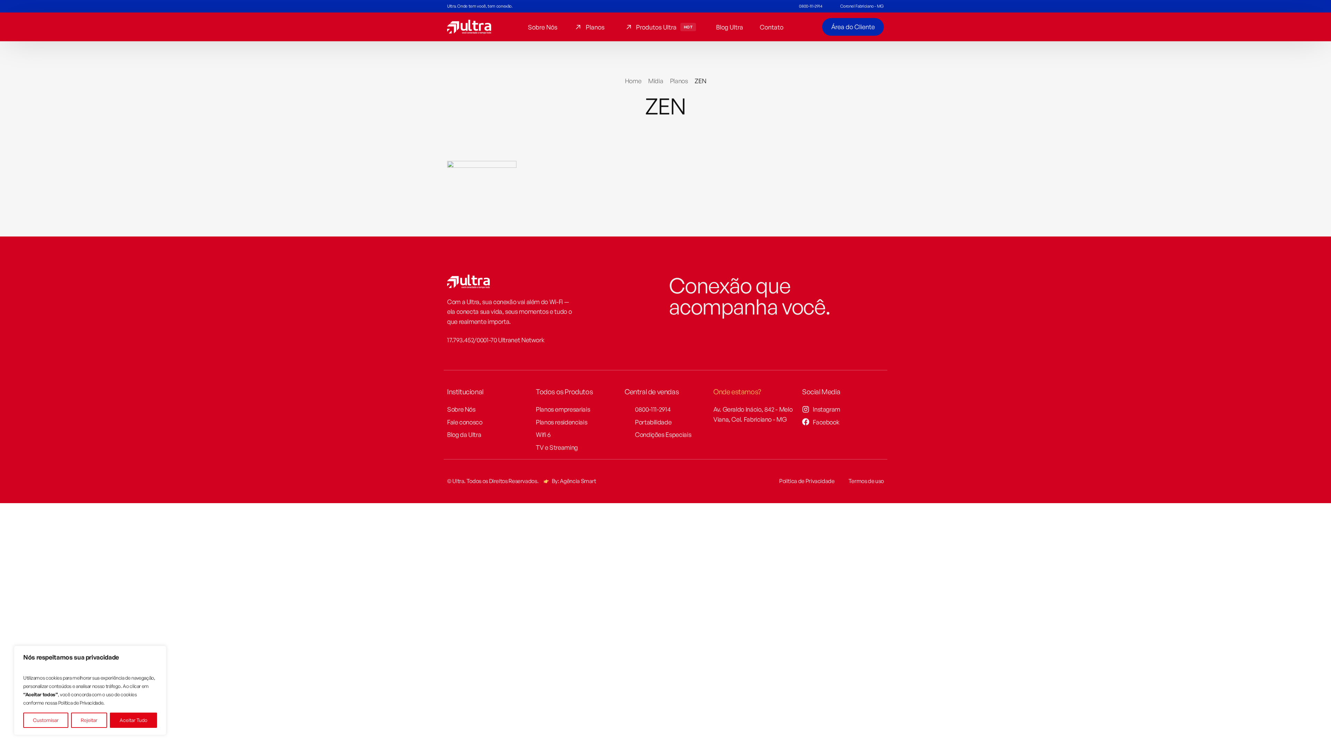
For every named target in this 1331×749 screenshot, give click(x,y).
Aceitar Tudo (133, 720)
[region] (90, 690)
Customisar (46, 720)
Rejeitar (89, 720)
